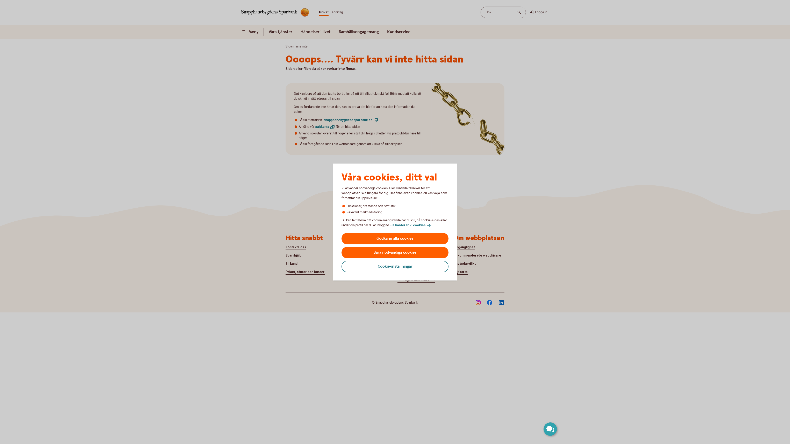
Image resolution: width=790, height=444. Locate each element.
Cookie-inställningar (395, 266)
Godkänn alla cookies (395, 238)
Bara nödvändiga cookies (395, 252)
